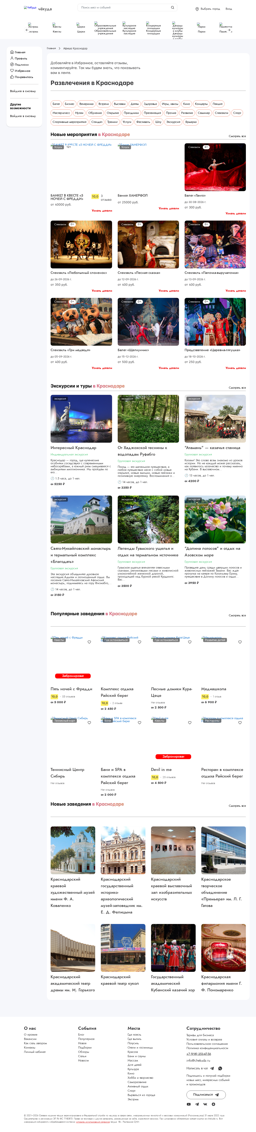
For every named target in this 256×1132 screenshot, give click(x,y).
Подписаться (203, 1094)
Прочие (171, 112)
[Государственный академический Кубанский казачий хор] (173, 948)
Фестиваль (143, 121)
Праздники (131, 112)
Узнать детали (102, 210)
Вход (229, 8)
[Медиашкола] (223, 660)
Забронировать (73, 676)
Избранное (22, 70)
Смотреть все (237, 136)
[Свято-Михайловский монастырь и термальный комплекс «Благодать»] (81, 519)
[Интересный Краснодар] (81, 419)
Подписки (22, 64)
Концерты (201, 103)
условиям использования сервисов (93, 1122)
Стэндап (96, 121)
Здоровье (150, 103)
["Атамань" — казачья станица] (215, 419)
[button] (207, 9)
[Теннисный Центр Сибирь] (73, 741)
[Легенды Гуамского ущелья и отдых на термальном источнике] (148, 519)
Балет (56, 103)
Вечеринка (86, 103)
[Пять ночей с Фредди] (73, 660)
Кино (186, 103)
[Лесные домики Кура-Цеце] (173, 660)
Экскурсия (173, 121)
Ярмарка (191, 121)
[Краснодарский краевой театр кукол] (123, 948)
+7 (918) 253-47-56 (198, 1053)
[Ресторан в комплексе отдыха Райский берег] (223, 741)
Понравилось (24, 77)
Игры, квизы (170, 103)
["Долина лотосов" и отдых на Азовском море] (215, 519)
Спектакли (221, 112)
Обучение (95, 112)
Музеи (79, 112)
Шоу (158, 121)
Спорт (237, 112)
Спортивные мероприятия (69, 121)
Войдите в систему (23, 91)
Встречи (104, 103)
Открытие (113, 112)
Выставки (120, 103)
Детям (135, 103)
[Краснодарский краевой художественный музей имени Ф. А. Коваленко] (73, 850)
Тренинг (112, 121)
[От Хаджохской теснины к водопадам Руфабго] (148, 419)
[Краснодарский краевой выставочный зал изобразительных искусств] (173, 850)
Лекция (217, 103)
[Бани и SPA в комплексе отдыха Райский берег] (123, 741)
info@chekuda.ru (198, 1060)
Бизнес (69, 103)
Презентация (152, 112)
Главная (20, 52)
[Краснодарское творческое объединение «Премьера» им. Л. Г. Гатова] (223, 850)
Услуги (127, 121)
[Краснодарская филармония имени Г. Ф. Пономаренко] (223, 948)
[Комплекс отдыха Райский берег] (123, 660)
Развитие (187, 112)
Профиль (21, 58)
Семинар (204, 112)
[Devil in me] (173, 741)
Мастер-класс (61, 112)
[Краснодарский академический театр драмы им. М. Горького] (73, 948)
